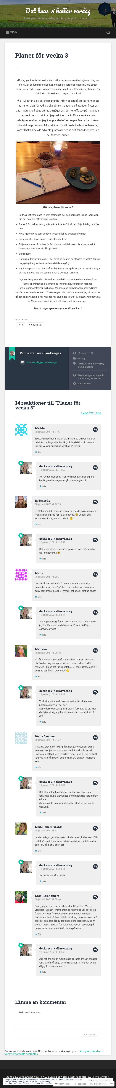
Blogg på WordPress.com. (23, 1077)
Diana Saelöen (45, 736)
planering (88, 367)
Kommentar (89, 1034)
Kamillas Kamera (47, 896)
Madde (40, 428)
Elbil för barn (84, 383)
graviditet (98, 363)
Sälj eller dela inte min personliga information (75, 1077)
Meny (13, 32)
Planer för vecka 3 (41, 55)
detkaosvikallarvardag (55, 466)
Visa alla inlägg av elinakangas (42, 362)
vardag (81, 358)
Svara (95, 429)
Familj (80, 363)
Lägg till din (91, 413)
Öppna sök (107, 32)
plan (79, 367)
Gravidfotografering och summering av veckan (90, 377)
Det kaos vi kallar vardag (57, 10)
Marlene (41, 649)
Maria (39, 573)
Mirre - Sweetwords (48, 827)
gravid (88, 363)
